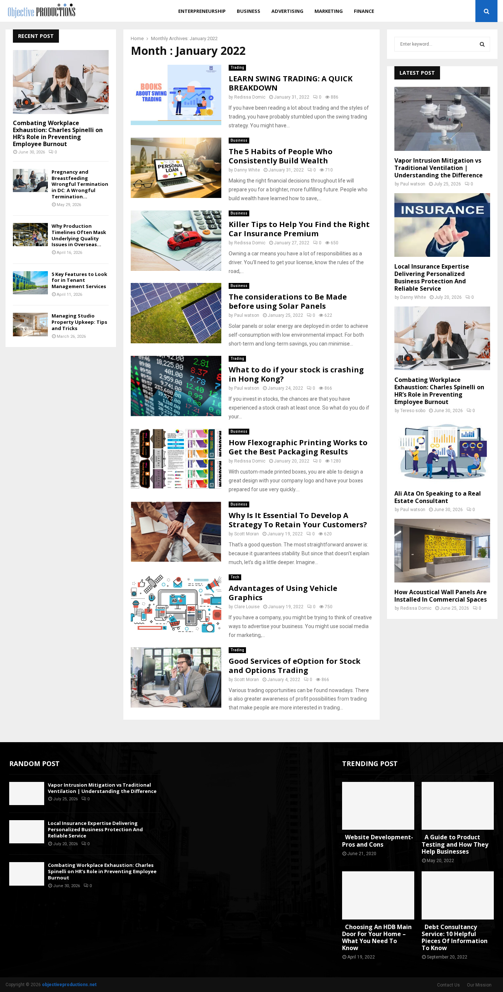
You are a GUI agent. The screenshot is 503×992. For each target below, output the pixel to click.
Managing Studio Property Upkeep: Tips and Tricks (79, 322)
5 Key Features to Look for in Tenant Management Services (79, 280)
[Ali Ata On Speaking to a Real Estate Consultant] (442, 451)
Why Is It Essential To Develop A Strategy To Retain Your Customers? (298, 519)
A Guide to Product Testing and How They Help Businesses (455, 844)
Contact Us (448, 985)
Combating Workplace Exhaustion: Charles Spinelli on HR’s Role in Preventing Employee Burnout (58, 133)
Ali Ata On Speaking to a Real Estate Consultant (437, 497)
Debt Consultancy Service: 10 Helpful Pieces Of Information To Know (455, 937)
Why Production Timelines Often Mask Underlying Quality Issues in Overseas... (79, 235)
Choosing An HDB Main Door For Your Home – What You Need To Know (377, 937)
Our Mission (479, 985)
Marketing (328, 11)
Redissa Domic (249, 97)
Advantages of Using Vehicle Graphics (283, 592)
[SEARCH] (482, 44)
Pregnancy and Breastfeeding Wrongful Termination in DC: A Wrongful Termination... (80, 184)
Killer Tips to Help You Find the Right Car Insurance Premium (299, 228)
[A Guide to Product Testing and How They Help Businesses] (458, 806)
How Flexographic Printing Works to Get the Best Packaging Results (298, 447)
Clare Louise (247, 606)
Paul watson (246, 315)
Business (248, 11)
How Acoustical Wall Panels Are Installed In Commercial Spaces (440, 595)
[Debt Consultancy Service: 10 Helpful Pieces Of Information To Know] (458, 895)
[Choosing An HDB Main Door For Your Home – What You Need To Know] (378, 895)
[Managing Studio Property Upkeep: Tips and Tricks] (30, 324)
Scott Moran (246, 533)
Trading (237, 67)
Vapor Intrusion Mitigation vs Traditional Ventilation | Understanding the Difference (438, 167)
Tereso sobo (412, 410)
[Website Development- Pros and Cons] (378, 806)
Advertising (287, 11)
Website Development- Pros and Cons (377, 840)
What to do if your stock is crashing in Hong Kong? (296, 374)
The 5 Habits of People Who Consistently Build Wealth (281, 156)
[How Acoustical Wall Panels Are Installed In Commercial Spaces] (442, 550)
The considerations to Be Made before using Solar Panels (288, 301)
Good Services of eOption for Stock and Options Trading (294, 665)
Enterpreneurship (202, 11)
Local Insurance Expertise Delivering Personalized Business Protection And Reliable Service (431, 277)
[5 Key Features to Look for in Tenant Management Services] (30, 282)
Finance (364, 11)
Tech (235, 577)
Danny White (247, 170)
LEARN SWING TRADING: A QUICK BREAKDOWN (290, 83)
